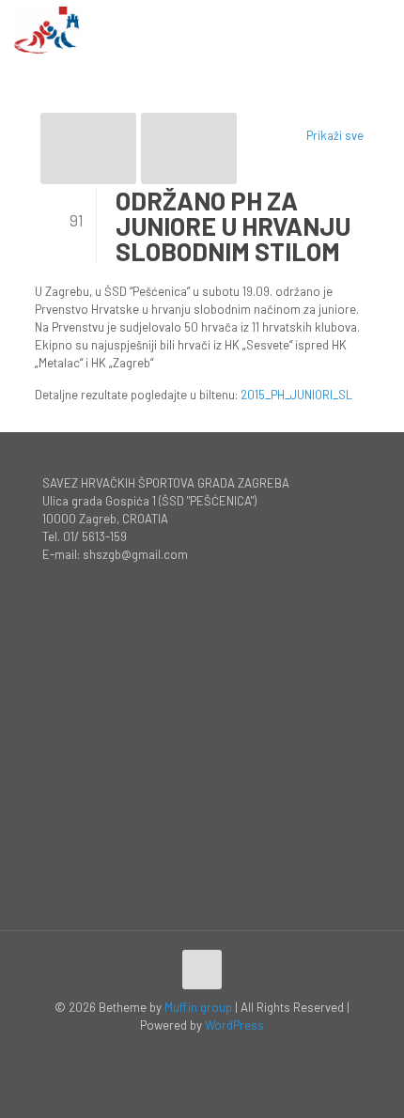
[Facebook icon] (183, 1051)
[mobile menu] (379, 28)
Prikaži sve (335, 135)
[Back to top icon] (202, 969)
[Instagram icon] (222, 1051)
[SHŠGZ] (47, 28)
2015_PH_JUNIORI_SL (296, 394)
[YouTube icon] (202, 1051)
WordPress (234, 1025)
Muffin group (198, 1007)
